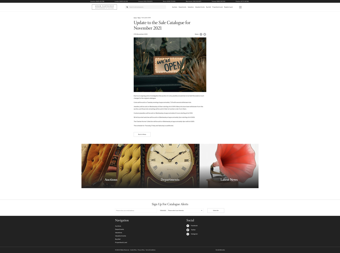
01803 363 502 (221, 1)
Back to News (142, 134)
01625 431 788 (100, 1)
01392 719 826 (171, 1)
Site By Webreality (220, 250)
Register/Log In (228, 7)
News (139, 17)
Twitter (193, 230)
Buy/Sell (208, 7)
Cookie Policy (133, 250)
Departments (182, 7)
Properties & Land (217, 7)
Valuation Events (200, 7)
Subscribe (216, 210)
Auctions (174, 7)
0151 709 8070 (148, 1)
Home (135, 17)
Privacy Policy (141, 250)
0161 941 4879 (197, 1)
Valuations (191, 7)
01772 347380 (245, 1)
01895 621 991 (123, 1)
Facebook (194, 225)
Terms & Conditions (150, 250)
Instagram (194, 234)
